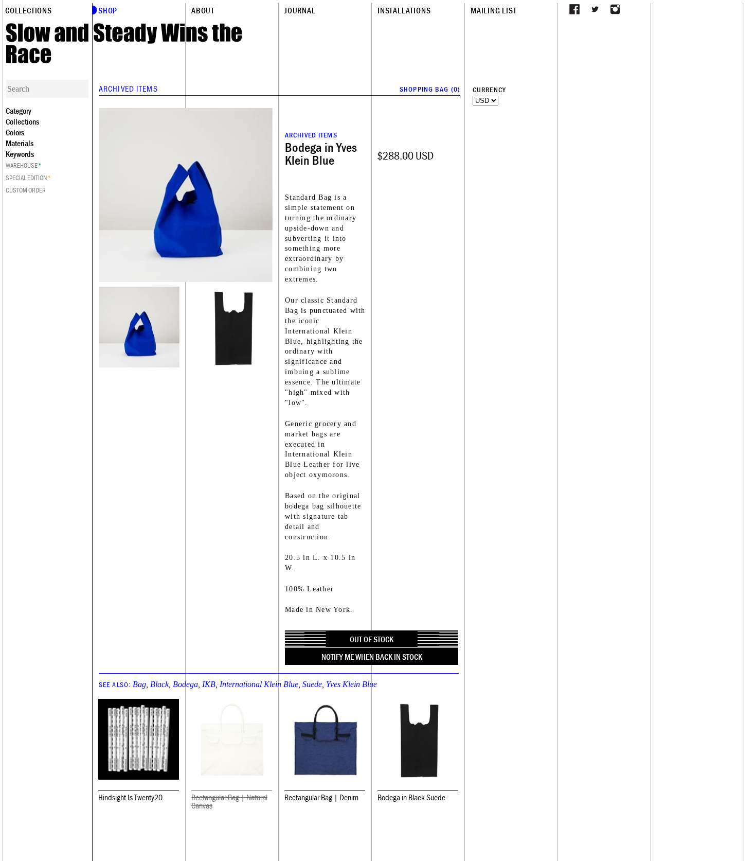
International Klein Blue (259, 684)
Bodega (185, 684)
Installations (403, 10)
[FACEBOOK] (574, 9)
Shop (107, 10)
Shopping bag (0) (430, 89)
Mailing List (494, 10)
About (202, 10)
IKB (208, 684)
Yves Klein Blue (351, 684)
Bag (139, 684)
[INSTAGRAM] (615, 9)
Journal (300, 10)
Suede (312, 684)
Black (159, 684)
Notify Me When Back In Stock (371, 657)
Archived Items (128, 88)
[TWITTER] (595, 9)
